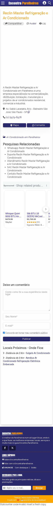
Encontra (24, 3)
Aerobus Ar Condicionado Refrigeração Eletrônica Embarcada (21, 361)
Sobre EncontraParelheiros (16, 460)
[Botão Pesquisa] (50, 3)
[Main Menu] (3, 3)
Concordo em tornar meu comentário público (26, 333)
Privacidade (26, 498)
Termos (17, 498)
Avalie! (33, 23)
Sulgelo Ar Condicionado (38, 353)
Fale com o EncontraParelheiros (18, 463)
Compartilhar (14, 23)
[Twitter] (12, 448)
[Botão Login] (44, 3)
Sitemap (35, 498)
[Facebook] (5, 448)
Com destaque (21, 468)
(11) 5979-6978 (14, 117)
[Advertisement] (26, 57)
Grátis (33, 468)
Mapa (16, 125)
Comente (40, 125)
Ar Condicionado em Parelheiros (23, 137)
